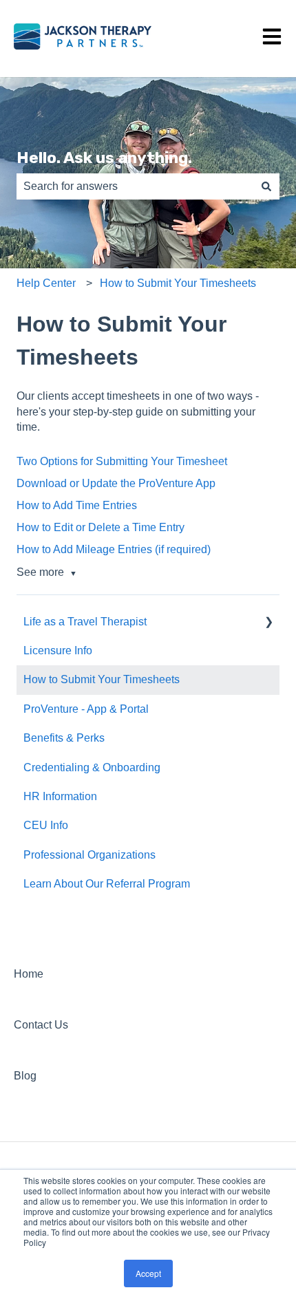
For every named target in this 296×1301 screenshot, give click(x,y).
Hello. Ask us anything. (104, 157)
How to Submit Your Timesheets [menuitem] (101, 679)
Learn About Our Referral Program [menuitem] (106, 884)
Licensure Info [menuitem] (57, 650)
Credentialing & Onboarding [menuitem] (91, 767)
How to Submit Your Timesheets (178, 283)
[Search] (266, 186)
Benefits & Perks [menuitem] (64, 738)
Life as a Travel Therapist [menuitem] (85, 621)
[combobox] (135, 186)
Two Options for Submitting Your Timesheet (122, 461)
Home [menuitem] (28, 974)
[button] (268, 623)
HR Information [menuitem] (60, 796)
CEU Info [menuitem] (45, 825)
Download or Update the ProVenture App (116, 483)
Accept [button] (148, 1273)
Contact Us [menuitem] (41, 1025)
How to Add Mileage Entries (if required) (114, 549)
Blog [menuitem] (25, 1076)
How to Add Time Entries (77, 505)
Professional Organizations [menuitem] (89, 855)
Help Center (46, 283)
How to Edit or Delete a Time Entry (100, 527)
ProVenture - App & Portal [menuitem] (86, 709)
